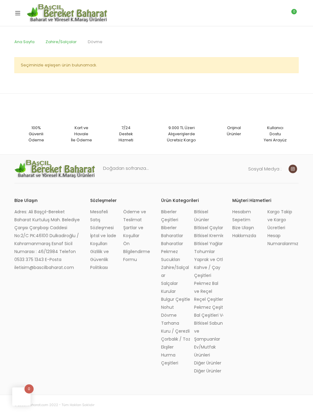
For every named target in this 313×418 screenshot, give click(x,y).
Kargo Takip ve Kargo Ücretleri (279, 220)
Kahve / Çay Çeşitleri (207, 271)
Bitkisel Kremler (208, 236)
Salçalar (169, 283)
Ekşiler (167, 347)
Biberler (169, 228)
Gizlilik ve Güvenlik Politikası (99, 259)
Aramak (265, 13)
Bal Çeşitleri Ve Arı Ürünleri (208, 315)
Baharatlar (172, 236)
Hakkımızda (244, 236)
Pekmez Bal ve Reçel (206, 287)
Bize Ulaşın (243, 228)
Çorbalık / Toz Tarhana (175, 339)
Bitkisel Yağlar (208, 244)
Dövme (169, 315)
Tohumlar (204, 251)
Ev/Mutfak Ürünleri (205, 351)
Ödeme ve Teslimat (134, 216)
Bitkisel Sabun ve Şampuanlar (208, 331)
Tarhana (170, 323)
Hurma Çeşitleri (169, 359)
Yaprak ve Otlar (208, 259)
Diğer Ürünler (207, 363)
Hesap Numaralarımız (282, 240)
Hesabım (241, 212)
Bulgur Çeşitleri (175, 299)
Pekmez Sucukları (170, 255)
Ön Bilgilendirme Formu (136, 252)
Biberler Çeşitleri (169, 216)
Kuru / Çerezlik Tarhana (175, 331)
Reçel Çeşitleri (208, 299)
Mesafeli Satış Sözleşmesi (102, 220)
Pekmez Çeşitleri (208, 307)
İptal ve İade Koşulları (103, 240)
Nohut (167, 307)
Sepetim (241, 220)
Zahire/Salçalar (61, 42)
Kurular (168, 291)
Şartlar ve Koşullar (133, 232)
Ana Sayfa (24, 42)
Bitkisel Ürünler (201, 216)
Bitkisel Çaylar (208, 228)
